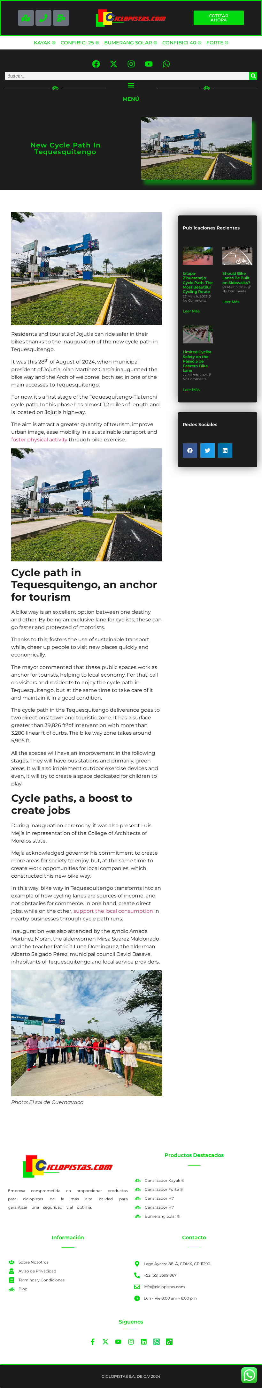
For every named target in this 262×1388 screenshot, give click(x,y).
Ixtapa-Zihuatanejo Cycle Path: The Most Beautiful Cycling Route (197, 282)
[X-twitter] (113, 64)
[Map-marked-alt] (26, 18)
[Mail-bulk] (61, 18)
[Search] (253, 76)
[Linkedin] (144, 1342)
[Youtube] (149, 64)
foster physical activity (39, 440)
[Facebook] (96, 64)
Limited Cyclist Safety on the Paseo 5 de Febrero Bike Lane (197, 361)
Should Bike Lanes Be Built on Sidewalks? (236, 278)
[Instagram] (131, 64)
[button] (131, 85)
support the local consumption (113, 911)
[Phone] (43, 18)
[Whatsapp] (166, 64)
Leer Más (191, 311)
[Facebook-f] (92, 1342)
